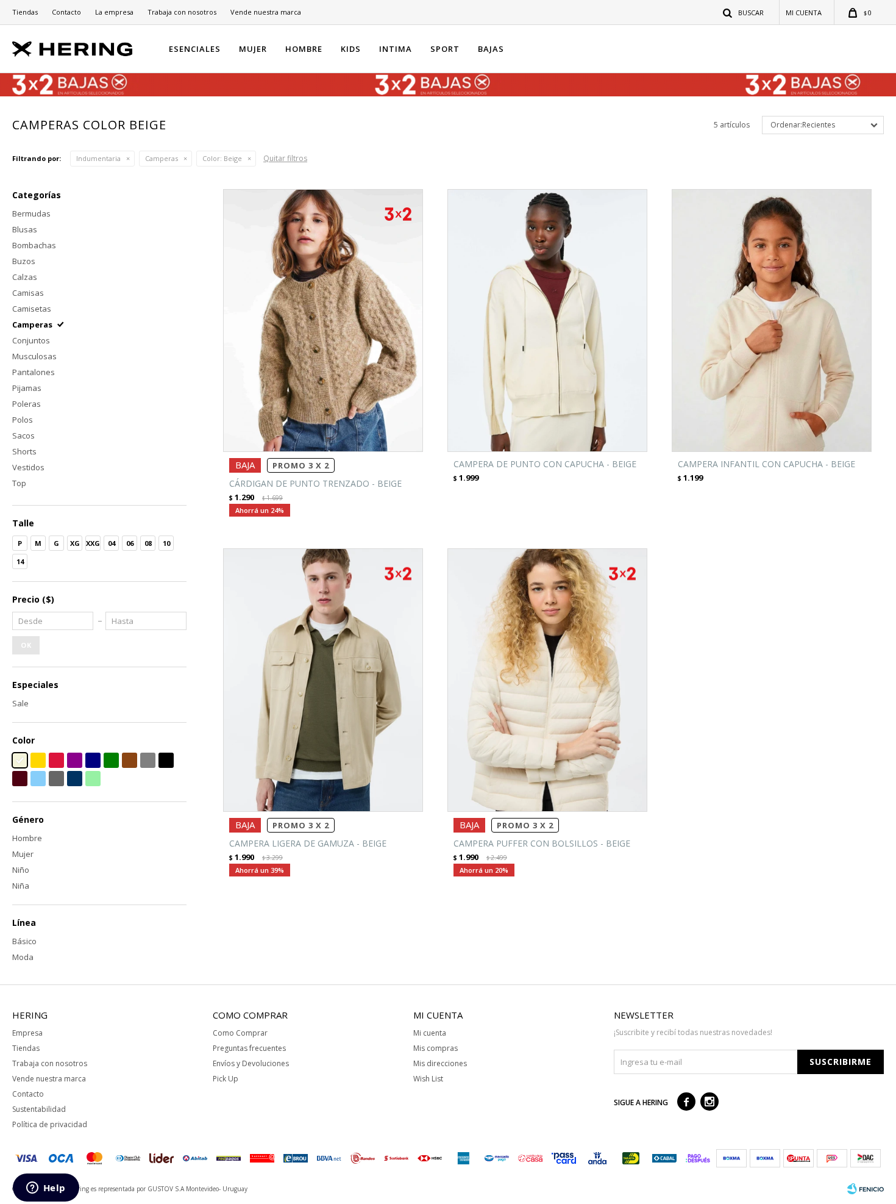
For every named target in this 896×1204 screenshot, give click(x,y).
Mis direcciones (440, 1063)
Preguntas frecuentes (249, 1048)
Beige (222, 158)
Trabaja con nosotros (182, 11)
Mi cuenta (429, 1033)
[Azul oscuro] (74, 778)
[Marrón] (129, 760)
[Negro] (166, 760)
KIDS (351, 48)
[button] (744, 12)
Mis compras (435, 1048)
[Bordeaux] (19, 778)
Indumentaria (98, 158)
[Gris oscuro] (56, 778)
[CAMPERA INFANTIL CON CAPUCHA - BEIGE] (772, 320)
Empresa (27, 1033)
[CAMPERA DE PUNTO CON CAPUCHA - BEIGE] (547, 320)
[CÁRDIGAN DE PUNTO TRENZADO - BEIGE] (323, 320)
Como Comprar (240, 1033)
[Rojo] (56, 760)
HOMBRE (303, 48)
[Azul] (93, 760)
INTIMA (395, 48)
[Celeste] (38, 778)
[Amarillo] (38, 760)
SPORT (445, 48)
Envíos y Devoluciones (251, 1063)
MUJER (253, 48)
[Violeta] (74, 760)
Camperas (161, 158)
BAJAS (491, 48)
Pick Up (225, 1078)
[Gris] (147, 760)
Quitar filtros (285, 158)
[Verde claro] (93, 778)
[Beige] (19, 760)
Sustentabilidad (39, 1109)
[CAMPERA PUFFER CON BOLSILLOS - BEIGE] (547, 679)
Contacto (66, 11)
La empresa (114, 11)
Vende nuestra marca (265, 11)
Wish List (428, 1078)
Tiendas (25, 11)
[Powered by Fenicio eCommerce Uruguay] (865, 1189)
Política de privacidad (49, 1124)
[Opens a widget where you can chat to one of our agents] (45, 1189)
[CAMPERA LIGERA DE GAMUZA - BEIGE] (323, 679)
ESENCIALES (195, 48)
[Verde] (111, 760)
